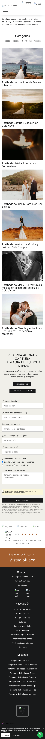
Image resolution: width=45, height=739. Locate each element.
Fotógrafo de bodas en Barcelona (22, 669)
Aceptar (6, 735)
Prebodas (16, 41)
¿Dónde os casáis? (10, 447)
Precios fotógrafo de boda (22, 634)
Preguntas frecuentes (22, 639)
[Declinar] (43, 728)
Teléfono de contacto (11, 424)
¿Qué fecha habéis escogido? (14, 436)
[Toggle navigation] (5, 12)
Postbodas (27, 41)
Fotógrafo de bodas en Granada (22, 677)
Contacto (22, 647)
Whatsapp (22, 585)
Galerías (22, 622)
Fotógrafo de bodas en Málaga (22, 686)
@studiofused (22, 559)
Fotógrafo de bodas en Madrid (22, 681)
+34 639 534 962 (22, 384)
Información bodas (22, 609)
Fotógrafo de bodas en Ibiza (22, 660)
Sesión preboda (22, 613)
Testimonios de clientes (22, 643)
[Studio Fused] (9, 6)
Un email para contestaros (14, 413)
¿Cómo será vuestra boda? (13, 470)
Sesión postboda (22, 618)
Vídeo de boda (22, 630)
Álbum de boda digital (22, 626)
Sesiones (37, 41)
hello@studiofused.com (22, 391)
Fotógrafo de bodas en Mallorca (22, 690)
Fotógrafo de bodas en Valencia (22, 694)
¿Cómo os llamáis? (11, 401)
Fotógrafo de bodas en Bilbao (22, 673)
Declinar (16, 735)
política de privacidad (27, 514)
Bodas (7, 41)
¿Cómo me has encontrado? (14, 458)
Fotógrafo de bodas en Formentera (22, 665)
